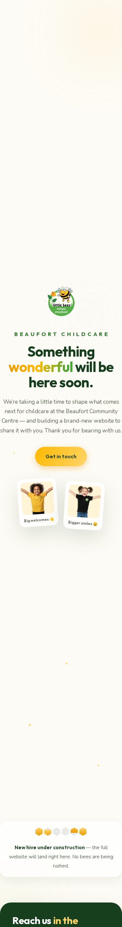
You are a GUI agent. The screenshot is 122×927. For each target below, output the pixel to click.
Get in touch (61, 456)
